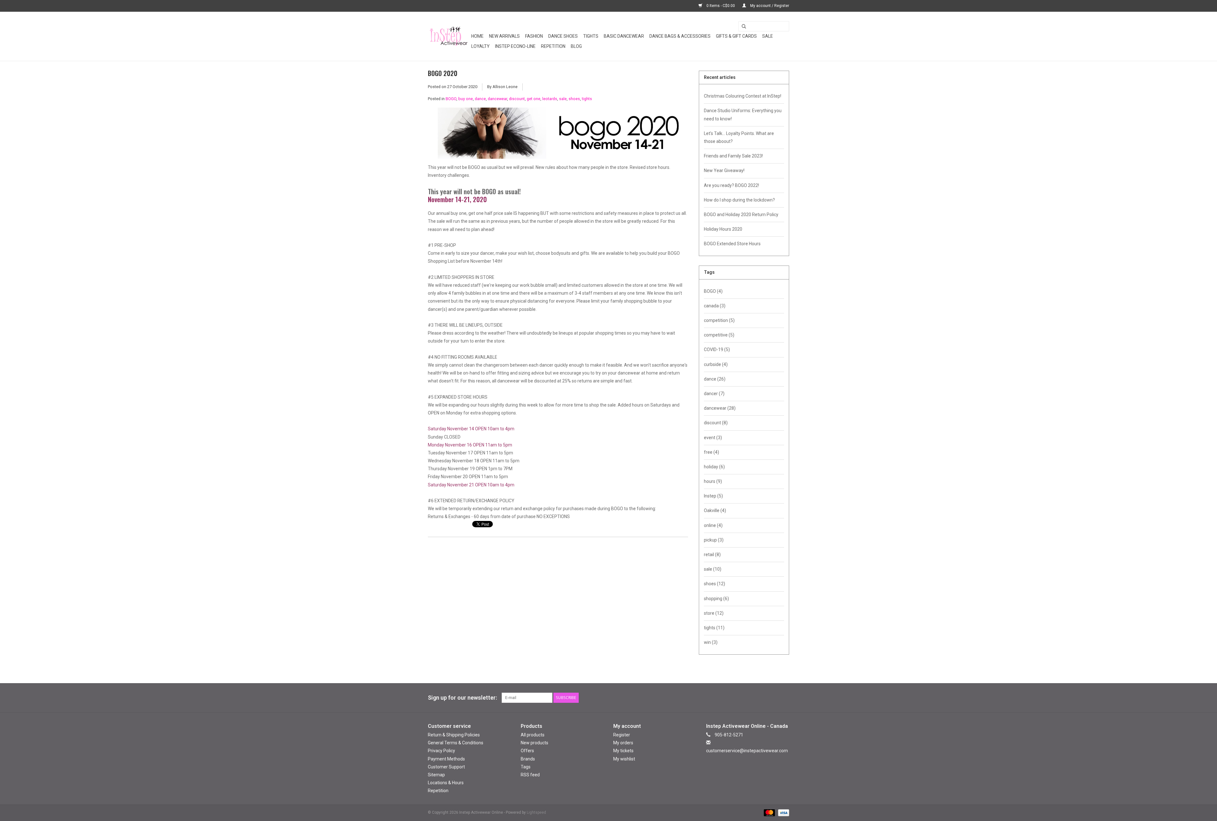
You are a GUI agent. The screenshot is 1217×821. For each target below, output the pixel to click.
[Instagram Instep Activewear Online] (784, 698)
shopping (716, 598)
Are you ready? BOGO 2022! (731, 185)
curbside (716, 364)
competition (719, 320)
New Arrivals (504, 36)
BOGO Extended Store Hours (732, 243)
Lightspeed (536, 812)
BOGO (451, 98)
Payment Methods (446, 758)
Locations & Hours (446, 782)
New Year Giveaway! (724, 170)
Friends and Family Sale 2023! (733, 155)
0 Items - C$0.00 (720, 5)
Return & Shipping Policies (454, 734)
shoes (574, 98)
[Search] (741, 26)
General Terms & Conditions (455, 742)
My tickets (623, 750)
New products (534, 742)
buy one (465, 98)
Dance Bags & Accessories (680, 36)
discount (517, 98)
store (714, 613)
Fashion (534, 36)
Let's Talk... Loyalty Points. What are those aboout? (739, 137)
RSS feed (530, 774)
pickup (714, 539)
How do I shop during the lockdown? (739, 199)
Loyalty (480, 46)
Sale (767, 36)
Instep (713, 495)
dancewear (497, 98)
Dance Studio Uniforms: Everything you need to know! (743, 114)
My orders (623, 742)
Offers (527, 750)
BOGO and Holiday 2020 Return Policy (741, 214)
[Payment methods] (769, 812)
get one (533, 98)
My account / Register (769, 5)
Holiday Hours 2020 (723, 229)
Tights (590, 36)
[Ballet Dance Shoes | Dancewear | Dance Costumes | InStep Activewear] (448, 36)
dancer (714, 393)
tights (587, 98)
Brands (528, 758)
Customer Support (446, 766)
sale (563, 98)
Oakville (715, 510)
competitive (719, 334)
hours (713, 481)
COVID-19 (717, 349)
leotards (549, 98)
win (711, 642)
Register (621, 734)
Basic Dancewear (624, 36)
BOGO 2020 (442, 73)
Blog (576, 46)
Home (477, 36)
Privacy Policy (441, 750)
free (711, 452)
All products (532, 734)
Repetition (553, 46)
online (713, 525)
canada (714, 305)
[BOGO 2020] (558, 135)
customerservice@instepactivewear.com (747, 750)
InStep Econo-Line (515, 46)
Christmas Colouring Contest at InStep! (742, 96)
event (713, 437)
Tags (526, 766)
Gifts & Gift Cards (736, 36)
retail (712, 554)
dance (480, 98)
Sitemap (436, 774)
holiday (714, 466)
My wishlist (624, 758)
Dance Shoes (563, 36)
